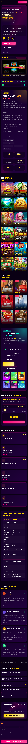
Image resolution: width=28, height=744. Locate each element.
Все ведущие (5, 277)
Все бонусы (7, 47)
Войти (14, 2)
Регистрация (22, 2)
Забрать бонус (8, 43)
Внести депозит (14, 422)
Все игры (3, 180)
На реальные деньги (10, 368)
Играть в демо (8, 364)
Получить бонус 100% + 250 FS (14, 715)
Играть (22, 739)
